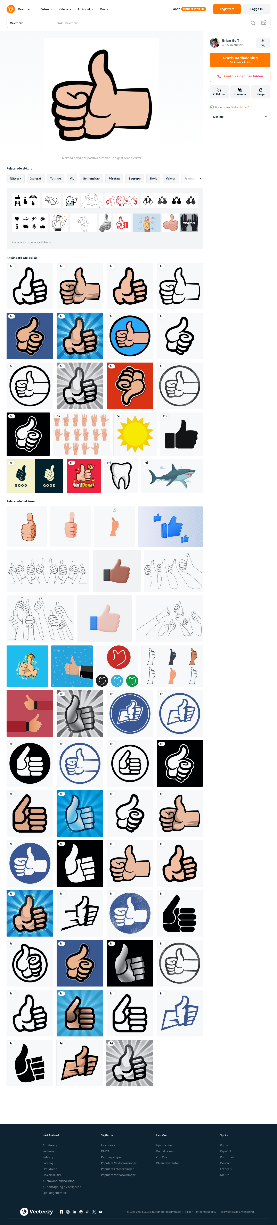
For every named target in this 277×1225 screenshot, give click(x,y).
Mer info (218, 117)
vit (72, 178)
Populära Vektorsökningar (119, 1163)
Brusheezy (50, 1145)
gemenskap (91, 178)
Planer (175, 9)
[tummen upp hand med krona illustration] (84, 476)
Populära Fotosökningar (117, 1169)
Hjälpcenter (164, 1145)
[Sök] (253, 22)
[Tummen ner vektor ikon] (130, 386)
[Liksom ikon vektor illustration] (181, 434)
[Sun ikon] (135, 434)
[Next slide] (196, 178)
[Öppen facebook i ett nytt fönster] (61, 1212)
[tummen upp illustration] (30, 713)
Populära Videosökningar (118, 1175)
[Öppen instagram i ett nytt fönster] (68, 1212)
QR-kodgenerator (54, 1193)
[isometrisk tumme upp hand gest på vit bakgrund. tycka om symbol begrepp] (170, 526)
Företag (48, 1163)
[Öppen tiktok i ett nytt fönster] (87, 1212)
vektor (171, 178)
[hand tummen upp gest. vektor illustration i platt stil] (72, 666)
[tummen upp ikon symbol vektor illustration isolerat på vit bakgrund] (114, 526)
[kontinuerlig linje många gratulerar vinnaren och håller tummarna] (48, 571)
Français (226, 1169)
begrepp (135, 178)
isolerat (35, 178)
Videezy (48, 1157)
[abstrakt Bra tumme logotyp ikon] (35, 476)
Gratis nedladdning (240, 60)
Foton (44, 9)
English (225, 1145)
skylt (153, 178)
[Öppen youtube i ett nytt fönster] (100, 1212)
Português (227, 1157)
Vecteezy (49, 1151)
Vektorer (24, 9)
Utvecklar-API (52, 1175)
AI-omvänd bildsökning (59, 1181)
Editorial (84, 9)
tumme (55, 178)
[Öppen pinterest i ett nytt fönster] (81, 1212)
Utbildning (50, 1169)
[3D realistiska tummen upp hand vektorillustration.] (117, 571)
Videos (63, 9)
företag (114, 178)
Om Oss (161, 1157)
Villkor (189, 1212)
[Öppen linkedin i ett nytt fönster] (74, 1212)
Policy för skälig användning (237, 1212)
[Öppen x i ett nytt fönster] (94, 1212)
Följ (263, 45)
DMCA (105, 1151)
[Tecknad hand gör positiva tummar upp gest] (30, 286)
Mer (102, 9)
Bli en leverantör (167, 1163)
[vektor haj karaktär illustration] (172, 476)
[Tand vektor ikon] (121, 476)
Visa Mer (189, 223)
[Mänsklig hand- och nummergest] (81, 434)
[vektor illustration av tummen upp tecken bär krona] (27, 666)
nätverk (15, 178)
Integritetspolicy (206, 1212)
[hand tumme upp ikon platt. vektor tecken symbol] (117, 666)
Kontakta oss (165, 1151)
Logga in (256, 9)
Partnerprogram (112, 1157)
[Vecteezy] (11, 9)
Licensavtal (108, 1145)
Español (225, 1151)
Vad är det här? (240, 107)
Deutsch (225, 1163)
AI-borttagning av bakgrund (62, 1187)
